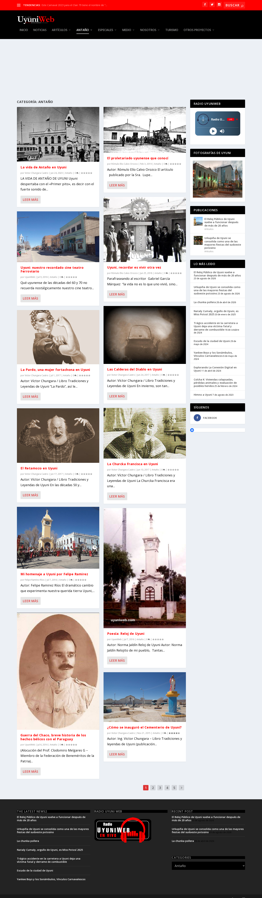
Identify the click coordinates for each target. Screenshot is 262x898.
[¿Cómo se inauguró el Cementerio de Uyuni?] (145, 697)
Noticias (40, 30)
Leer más (30, 199)
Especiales (105, 30)
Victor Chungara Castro (36, 172)
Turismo (171, 30)
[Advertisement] (131, 66)
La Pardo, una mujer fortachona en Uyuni (55, 369)
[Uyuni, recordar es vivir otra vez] (145, 229)
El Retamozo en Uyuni (38, 468)
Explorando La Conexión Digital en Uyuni (215, 369)
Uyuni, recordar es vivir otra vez (134, 267)
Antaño (82, 30)
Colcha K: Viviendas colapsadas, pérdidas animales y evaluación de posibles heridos (215, 383)
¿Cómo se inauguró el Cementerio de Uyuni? (67, 5)
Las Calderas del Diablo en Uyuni (134, 369)
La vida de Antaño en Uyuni (43, 167)
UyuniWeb (30, 277)
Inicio (24, 30)
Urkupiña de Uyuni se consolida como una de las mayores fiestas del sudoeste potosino (222, 242)
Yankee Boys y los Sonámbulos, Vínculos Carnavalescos (213, 354)
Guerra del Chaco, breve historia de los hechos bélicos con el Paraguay (53, 737)
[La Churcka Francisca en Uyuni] (145, 433)
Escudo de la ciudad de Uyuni (212, 341)
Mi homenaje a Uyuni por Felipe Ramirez (54, 574)
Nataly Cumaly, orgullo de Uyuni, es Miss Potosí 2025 (216, 312)
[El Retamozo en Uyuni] (58, 435)
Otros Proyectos (197, 30)
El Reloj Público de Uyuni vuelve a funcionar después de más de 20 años (221, 222)
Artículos (59, 30)
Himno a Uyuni (203, 394)
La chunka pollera (205, 302)
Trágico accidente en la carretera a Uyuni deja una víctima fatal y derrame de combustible (216, 326)
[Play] (213, 131)
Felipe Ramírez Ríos (34, 579)
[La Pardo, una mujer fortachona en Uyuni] (58, 337)
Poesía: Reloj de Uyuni (125, 633)
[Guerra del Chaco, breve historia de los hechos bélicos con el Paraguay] (58, 671)
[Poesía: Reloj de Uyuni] (145, 568)
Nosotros (148, 30)
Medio (126, 30)
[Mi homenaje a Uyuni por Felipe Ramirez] (58, 538)
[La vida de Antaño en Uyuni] (58, 134)
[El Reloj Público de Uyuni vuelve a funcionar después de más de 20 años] (198, 221)
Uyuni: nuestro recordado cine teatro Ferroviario (52, 269)
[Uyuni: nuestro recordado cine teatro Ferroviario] (58, 236)
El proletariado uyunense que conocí (137, 158)
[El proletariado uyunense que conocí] (145, 130)
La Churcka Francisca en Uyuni (132, 464)
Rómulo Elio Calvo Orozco (124, 163)
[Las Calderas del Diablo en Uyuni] (145, 335)
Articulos (208, 229)
